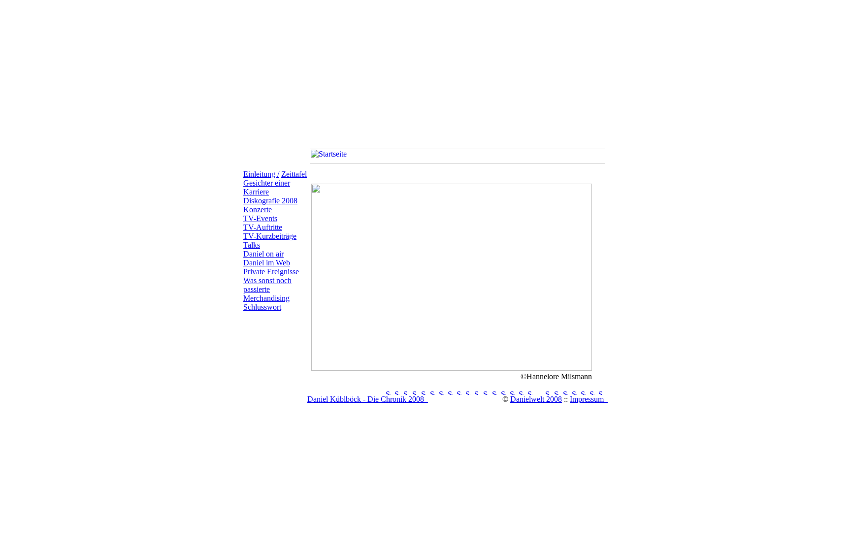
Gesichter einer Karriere (266, 187)
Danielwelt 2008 (536, 399)
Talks (251, 245)
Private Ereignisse (271, 271)
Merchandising (266, 298)
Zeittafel (294, 174)
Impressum (589, 399)
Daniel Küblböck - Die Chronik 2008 (367, 399)
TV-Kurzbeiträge (269, 236)
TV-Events (260, 218)
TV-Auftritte (262, 227)
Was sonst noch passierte (267, 284)
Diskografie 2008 (270, 200)
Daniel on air (263, 254)
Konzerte (257, 209)
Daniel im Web (266, 263)
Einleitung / (261, 174)
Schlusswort (262, 307)
